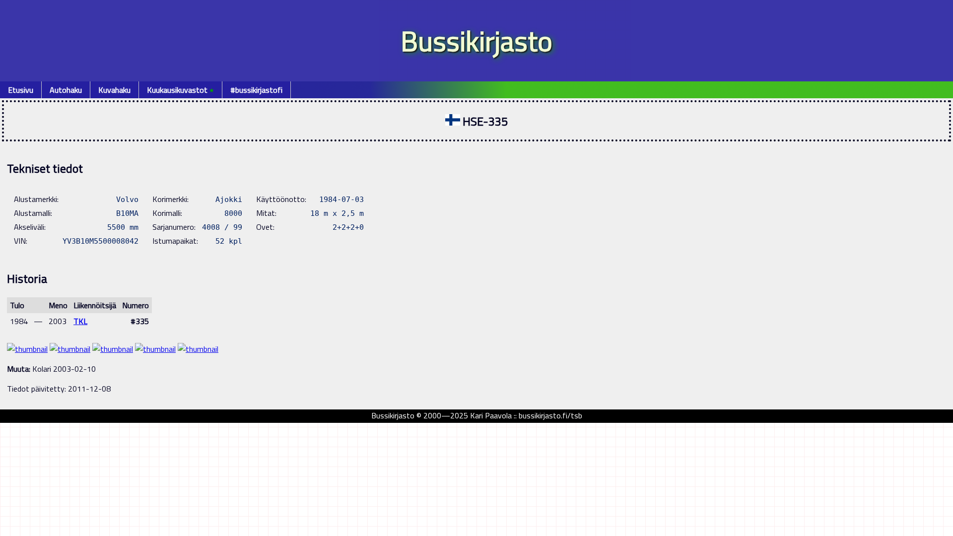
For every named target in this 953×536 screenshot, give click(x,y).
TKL (80, 321)
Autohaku (66, 90)
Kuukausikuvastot (180, 90)
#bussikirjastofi (256, 90)
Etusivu (20, 90)
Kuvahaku (114, 90)
